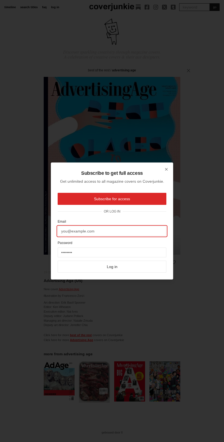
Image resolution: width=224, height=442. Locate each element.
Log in (112, 266)
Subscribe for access (112, 199)
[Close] (166, 169)
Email (62, 221)
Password (65, 243)
